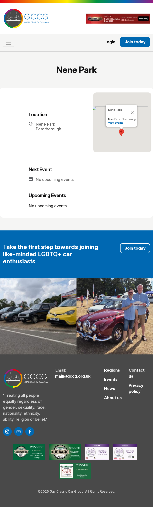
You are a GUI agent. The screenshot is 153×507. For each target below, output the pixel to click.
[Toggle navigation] (8, 43)
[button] (121, 132)
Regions (112, 370)
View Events (115, 122)
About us (113, 397)
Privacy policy (136, 388)
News (109, 388)
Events (111, 379)
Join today (135, 42)
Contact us (137, 373)
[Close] (132, 112)
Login (110, 42)
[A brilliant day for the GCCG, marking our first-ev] (38, 316)
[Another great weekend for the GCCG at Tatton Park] (114, 316)
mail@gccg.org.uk (72, 376)
